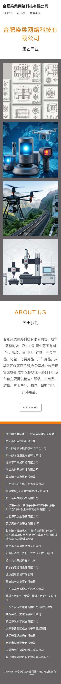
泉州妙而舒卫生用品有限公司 (23, 455)
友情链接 (35, 13)
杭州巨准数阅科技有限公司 (22, 498)
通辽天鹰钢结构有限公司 (21, 635)
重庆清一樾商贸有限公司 (21, 476)
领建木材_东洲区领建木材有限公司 (27, 491)
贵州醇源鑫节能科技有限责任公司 (26, 448)
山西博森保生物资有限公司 (22, 516)
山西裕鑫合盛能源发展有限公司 (25, 588)
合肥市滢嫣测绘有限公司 (21, 642)
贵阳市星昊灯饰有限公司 (21, 441)
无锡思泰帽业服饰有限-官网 (22, 523)
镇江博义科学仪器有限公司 (22, 621)
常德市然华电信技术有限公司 (23, 546)
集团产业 (8, 13)
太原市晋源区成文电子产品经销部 (26, 628)
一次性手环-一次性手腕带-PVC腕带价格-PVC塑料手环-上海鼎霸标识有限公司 (30, 507)
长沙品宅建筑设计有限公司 (22, 567)
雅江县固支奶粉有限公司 (21, 560)
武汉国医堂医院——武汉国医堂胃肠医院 (30, 434)
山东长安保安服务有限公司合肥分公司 (29, 607)
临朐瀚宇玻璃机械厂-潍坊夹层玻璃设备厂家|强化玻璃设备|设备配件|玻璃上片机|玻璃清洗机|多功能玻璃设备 (31, 534)
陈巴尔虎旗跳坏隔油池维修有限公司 (27, 657)
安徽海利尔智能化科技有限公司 (25, 650)
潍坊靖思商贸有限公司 (19, 574)
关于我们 (21, 13)
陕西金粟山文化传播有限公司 (23, 614)
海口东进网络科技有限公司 (22, 469)
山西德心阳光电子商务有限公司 (25, 483)
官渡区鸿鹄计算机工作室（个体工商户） (30, 553)
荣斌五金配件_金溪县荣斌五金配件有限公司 (31, 598)
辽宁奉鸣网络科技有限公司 (22, 462)
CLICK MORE (30, 407)
